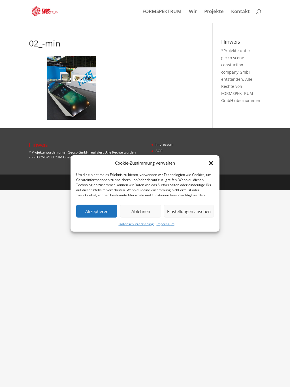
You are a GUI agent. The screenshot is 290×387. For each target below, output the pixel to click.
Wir (193, 11)
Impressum (165, 224)
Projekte (214, 11)
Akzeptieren (96, 211)
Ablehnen (140, 211)
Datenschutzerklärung (136, 224)
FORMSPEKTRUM (162, 11)
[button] (211, 163)
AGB (159, 150)
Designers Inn (56, 182)
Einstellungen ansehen (189, 211)
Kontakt (240, 11)
